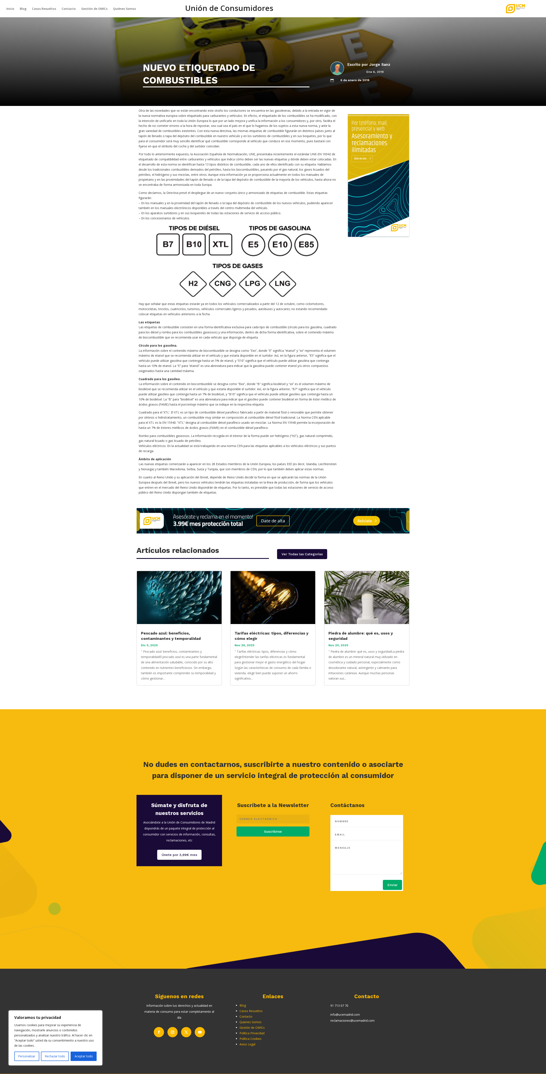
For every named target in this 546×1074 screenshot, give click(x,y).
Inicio (10, 9)
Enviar (392, 885)
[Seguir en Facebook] (159, 1032)
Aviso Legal (247, 1044)
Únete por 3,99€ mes (179, 855)
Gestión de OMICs (94, 9)
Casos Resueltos (44, 9)
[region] (55, 1037)
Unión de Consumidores (229, 10)
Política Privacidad (252, 1033)
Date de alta (273, 521)
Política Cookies (250, 1039)
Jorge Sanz (379, 64)
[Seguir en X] (186, 1032)
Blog (23, 9)
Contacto (69, 9)
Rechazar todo (55, 1056)
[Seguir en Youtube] (200, 1032)
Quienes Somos (250, 1022)
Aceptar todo (84, 1056)
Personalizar (26, 1056)
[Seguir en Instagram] (172, 1032)
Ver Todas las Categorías (302, 554)
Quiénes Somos (124, 9)
